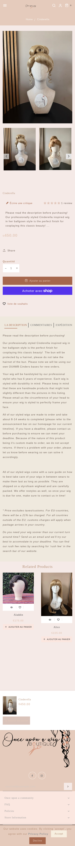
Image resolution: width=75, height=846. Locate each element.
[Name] (68, 786)
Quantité (9, 261)
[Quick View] (11, 607)
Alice (57, 627)
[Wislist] (20, 607)
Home (29, 19)
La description (16, 325)
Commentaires (41, 325)
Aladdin (18, 614)
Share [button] (11, 250)
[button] (6, 156)
